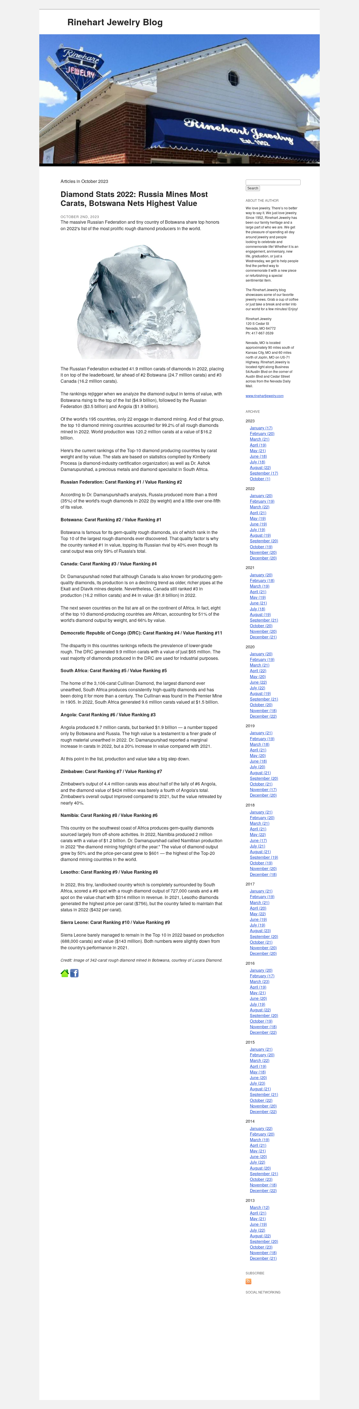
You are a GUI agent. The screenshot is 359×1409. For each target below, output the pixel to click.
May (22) (258, 834)
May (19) (258, 518)
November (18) (263, 710)
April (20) (258, 908)
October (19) (261, 546)
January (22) (261, 1128)
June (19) (258, 524)
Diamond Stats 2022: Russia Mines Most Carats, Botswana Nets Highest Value (134, 198)
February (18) (262, 580)
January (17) (261, 428)
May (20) (258, 676)
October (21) (261, 784)
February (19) (262, 501)
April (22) (258, 670)
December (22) (263, 716)
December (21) (263, 637)
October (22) (261, 1100)
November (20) (263, 552)
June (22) (258, 682)
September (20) (264, 540)
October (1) (260, 478)
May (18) (258, 1072)
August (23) (260, 930)
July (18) (257, 462)
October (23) (261, 1179)
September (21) (264, 620)
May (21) (258, 450)
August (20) (260, 1168)
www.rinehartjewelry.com (265, 395)
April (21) (258, 512)
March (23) (260, 981)
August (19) (260, 535)
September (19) (264, 857)
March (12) (260, 1207)
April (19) (258, 445)
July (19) (257, 529)
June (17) (258, 840)
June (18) (258, 456)
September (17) (264, 473)
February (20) (262, 433)
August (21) (260, 772)
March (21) (260, 439)
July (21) (257, 846)
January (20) (261, 495)
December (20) (263, 558)
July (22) (257, 687)
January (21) (261, 732)
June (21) (258, 603)
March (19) (260, 586)
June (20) (258, 998)
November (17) (263, 789)
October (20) (261, 625)
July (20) (257, 766)
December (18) (263, 874)
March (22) (260, 506)
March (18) (260, 744)
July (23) (257, 1083)
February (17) (262, 975)
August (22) (260, 467)
